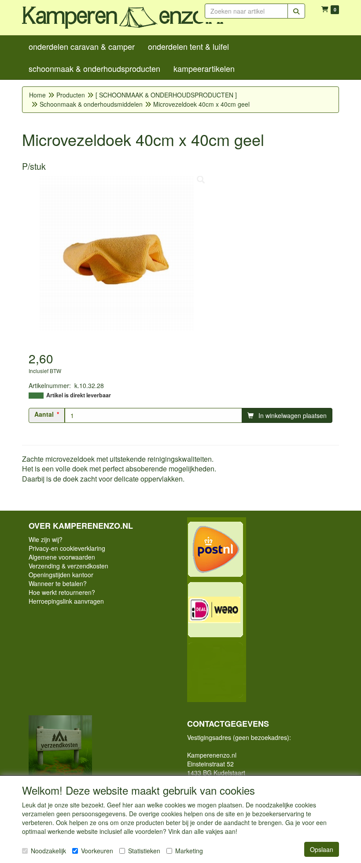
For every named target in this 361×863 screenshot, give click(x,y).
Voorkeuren (97, 850)
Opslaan (321, 849)
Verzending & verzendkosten (68, 565)
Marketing (189, 850)
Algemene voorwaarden (62, 557)
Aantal (44, 414)
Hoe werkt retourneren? (62, 592)
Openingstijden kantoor (61, 574)
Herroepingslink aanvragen (66, 601)
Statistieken (144, 850)
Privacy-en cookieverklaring (67, 548)
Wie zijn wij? (46, 539)
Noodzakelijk (48, 850)
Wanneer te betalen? (58, 583)
